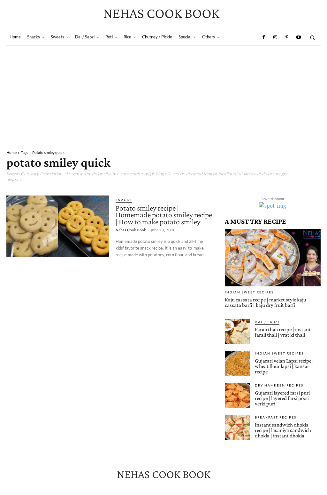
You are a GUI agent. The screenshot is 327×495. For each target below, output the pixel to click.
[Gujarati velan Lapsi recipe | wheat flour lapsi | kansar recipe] (237, 363)
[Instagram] (275, 37)
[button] (312, 37)
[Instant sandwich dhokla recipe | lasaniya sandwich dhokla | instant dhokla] (237, 427)
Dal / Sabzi (267, 322)
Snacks (124, 200)
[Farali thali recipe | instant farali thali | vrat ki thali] (237, 331)
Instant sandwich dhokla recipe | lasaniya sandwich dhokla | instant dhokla (283, 430)
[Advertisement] (163, 94)
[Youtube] (298, 37)
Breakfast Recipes (275, 417)
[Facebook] (263, 37)
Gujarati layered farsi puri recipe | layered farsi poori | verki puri (283, 398)
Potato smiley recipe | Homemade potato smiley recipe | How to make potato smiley (164, 215)
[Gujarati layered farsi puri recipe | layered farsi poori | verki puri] (237, 395)
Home (11, 152)
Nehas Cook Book (131, 229)
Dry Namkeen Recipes (279, 385)
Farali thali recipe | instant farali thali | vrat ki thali (283, 332)
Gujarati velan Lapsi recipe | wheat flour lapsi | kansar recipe (284, 366)
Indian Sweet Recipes (249, 292)
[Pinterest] (287, 37)
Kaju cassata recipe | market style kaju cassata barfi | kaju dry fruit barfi (265, 302)
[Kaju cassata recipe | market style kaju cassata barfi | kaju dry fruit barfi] (273, 257)
